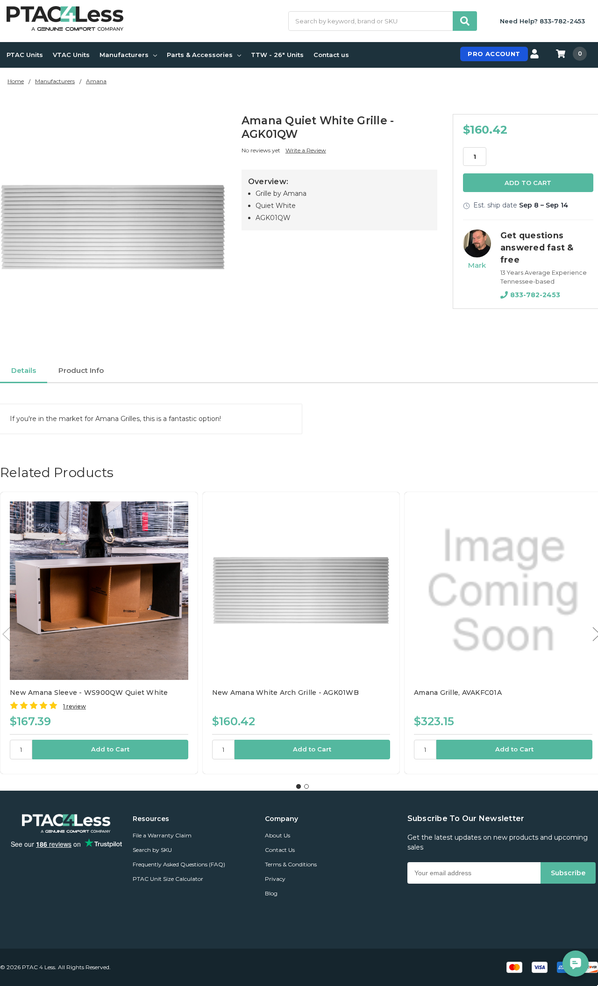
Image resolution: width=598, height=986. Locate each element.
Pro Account (494, 53)
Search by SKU (152, 849)
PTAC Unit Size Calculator (168, 878)
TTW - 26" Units (277, 54)
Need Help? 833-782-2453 (542, 21)
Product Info (81, 370)
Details (23, 370)
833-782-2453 (535, 295)
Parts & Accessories (200, 54)
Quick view (99, 590)
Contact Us (280, 849)
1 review (74, 706)
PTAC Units (25, 54)
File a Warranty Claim (162, 835)
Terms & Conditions (291, 864)
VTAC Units (71, 54)
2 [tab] (306, 786)
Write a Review (305, 150)
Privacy (275, 878)
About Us (277, 835)
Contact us (331, 54)
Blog (271, 893)
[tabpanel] (99, 633)
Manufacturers (124, 54)
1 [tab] (298, 786)
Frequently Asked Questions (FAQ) (179, 864)
